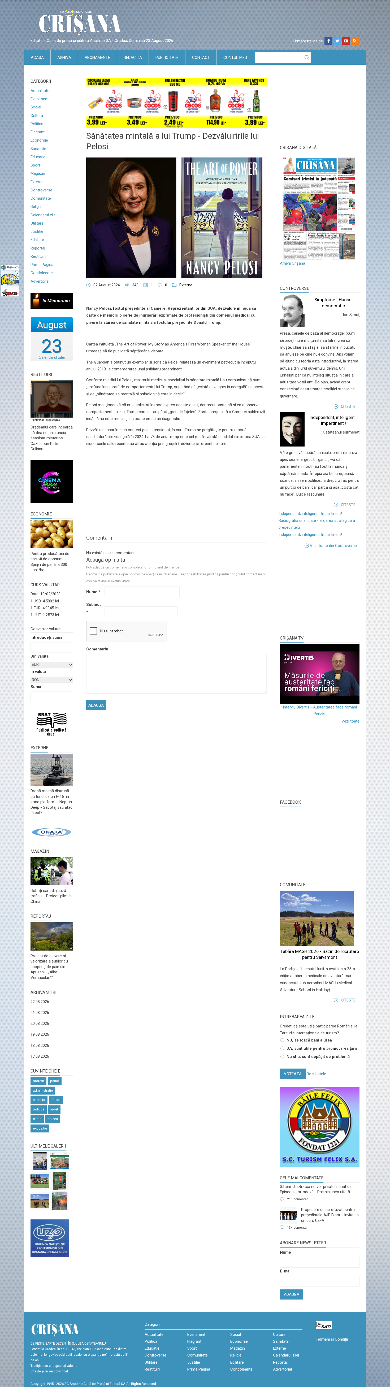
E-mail (286, 1271)
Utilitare (37, 223)
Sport (35, 165)
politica (38, 1109)
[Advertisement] (319, 591)
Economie (39, 140)
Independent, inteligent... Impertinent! (310, 513)
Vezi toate (350, 721)
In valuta (38, 671)
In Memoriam (56, 300)
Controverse (41, 190)
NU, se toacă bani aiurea (309, 1040)
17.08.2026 (40, 1056)
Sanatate (38, 148)
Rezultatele (316, 1073)
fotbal (55, 1100)
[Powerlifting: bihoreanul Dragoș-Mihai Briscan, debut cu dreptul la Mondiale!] (40, 1161)
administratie (43, 1090)
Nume (93, 591)
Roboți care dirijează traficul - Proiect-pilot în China (51, 896)
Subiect (93, 608)
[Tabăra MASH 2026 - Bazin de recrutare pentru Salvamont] (40, 1201)
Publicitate (167, 57)
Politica (37, 123)
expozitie (40, 1128)
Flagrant (38, 132)
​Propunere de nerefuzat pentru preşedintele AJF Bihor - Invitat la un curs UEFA (330, 1215)
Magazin (38, 173)
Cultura (37, 115)
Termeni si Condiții (332, 1339)
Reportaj (38, 248)
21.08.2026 (40, 1012)
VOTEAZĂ (293, 1073)
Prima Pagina (42, 264)
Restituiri (38, 256)
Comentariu (94, 649)
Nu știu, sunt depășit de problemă (318, 1056)
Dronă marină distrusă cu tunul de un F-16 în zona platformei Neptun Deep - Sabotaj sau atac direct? (51, 802)
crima (37, 1119)
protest (38, 1081)
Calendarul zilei (44, 215)
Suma (36, 686)
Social (36, 107)
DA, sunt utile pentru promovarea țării (322, 1048)
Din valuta (40, 656)
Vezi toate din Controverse (333, 545)
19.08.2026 (40, 1034)
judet (54, 1109)
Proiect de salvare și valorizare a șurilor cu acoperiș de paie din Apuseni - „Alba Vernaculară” (49, 966)
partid (54, 1081)
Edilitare (37, 239)
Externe (37, 182)
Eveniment (40, 99)
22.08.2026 (40, 1001)
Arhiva (64, 57)
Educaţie (38, 157)
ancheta (39, 1100)
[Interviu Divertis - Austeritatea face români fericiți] (319, 674)
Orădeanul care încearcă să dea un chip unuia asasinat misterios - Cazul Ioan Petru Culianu (52, 438)
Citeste (348, 406)
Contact (201, 57)
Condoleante (42, 272)
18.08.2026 (40, 1045)
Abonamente (97, 57)
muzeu (52, 1119)
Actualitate (40, 90)
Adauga (291, 1294)
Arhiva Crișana (292, 263)
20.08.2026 (40, 1023)
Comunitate (41, 198)
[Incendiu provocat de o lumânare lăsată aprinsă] (59, 1201)
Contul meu (235, 57)
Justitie (37, 231)
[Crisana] (80, 23)
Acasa (37, 57)
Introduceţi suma (46, 637)
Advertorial (40, 281)
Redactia (133, 57)
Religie (36, 206)
